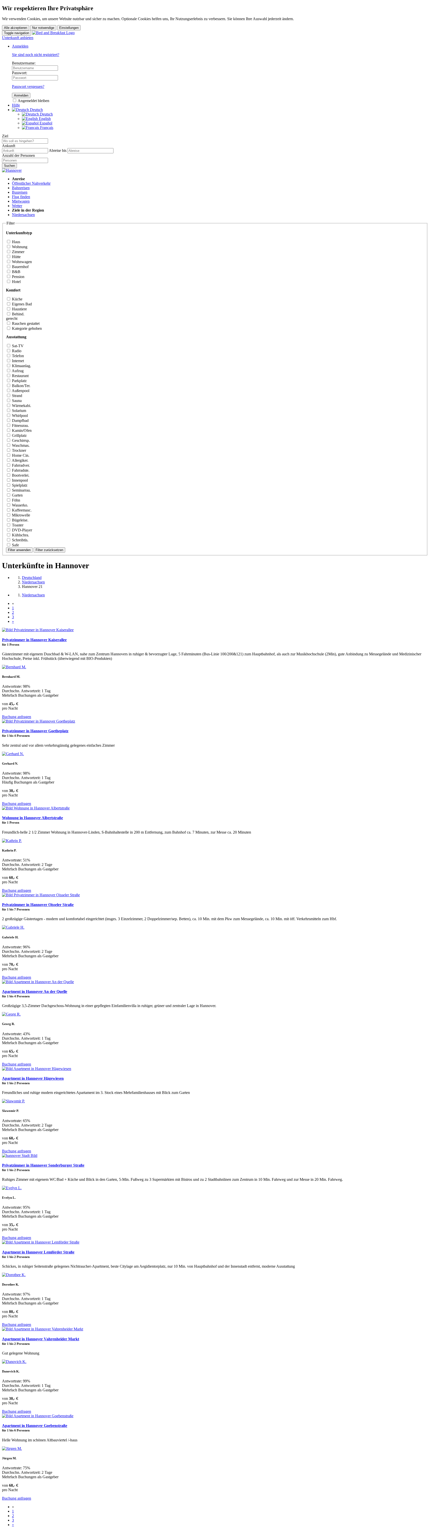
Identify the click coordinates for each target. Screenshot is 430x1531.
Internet (17, 361)
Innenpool (19, 480)
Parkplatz (19, 381)
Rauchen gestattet (25, 323)
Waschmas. (20, 445)
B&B (15, 272)
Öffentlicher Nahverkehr (31, 183)
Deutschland (32, 577)
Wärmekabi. (21, 405)
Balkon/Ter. (20, 386)
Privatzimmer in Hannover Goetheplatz (35, 731)
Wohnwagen (21, 262)
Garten (17, 495)
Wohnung (19, 247)
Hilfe (16, 105)
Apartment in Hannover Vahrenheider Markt (40, 1339)
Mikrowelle (20, 515)
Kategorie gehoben (26, 328)
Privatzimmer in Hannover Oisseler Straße (38, 905)
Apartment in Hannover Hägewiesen (33, 1078)
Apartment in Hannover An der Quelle (34, 991)
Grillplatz (19, 435)
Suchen (9, 166)
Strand (16, 396)
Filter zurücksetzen (49, 550)
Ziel (5, 136)
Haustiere (19, 309)
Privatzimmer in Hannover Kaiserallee (34, 640)
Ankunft (8, 146)
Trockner (18, 450)
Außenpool (20, 391)
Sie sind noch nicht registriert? (35, 55)
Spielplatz (19, 485)
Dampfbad (20, 420)
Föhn (15, 500)
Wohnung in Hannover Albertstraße (32, 818)
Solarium (18, 410)
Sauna (16, 400)
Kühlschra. (20, 535)
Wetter (17, 206)
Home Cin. (20, 455)
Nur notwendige (43, 28)
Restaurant (20, 376)
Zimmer (17, 252)
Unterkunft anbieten (17, 38)
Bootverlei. (20, 475)
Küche (16, 299)
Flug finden (21, 197)
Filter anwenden (19, 550)
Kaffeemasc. (21, 510)
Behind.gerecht (15, 316)
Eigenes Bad (21, 304)
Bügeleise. (19, 520)
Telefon (17, 356)
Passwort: (19, 73)
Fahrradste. (20, 470)
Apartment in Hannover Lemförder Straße (38, 1252)
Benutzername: (24, 63)
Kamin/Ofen (21, 430)
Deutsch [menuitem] (46, 114)
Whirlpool (19, 415)
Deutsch (36, 110)
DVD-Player (21, 530)
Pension (17, 277)
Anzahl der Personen (18, 155)
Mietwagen (21, 201)
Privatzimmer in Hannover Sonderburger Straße (43, 1165)
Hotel (16, 282)
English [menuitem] (44, 118)
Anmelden (20, 46)
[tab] (215, 242)
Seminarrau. (21, 490)
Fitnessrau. (20, 425)
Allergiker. (19, 460)
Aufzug (17, 371)
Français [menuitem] (46, 127)
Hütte (16, 257)
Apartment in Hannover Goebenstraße (34, 1425)
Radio (16, 351)
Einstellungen (69, 28)
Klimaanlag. (21, 366)
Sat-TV (17, 346)
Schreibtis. (19, 540)
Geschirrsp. (20, 440)
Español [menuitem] (45, 123)
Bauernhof (20, 267)
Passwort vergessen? (28, 86)
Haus (15, 242)
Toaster (17, 525)
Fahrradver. (20, 465)
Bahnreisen (21, 188)
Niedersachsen (23, 215)
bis (64, 150)
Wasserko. (19, 505)
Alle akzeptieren (15, 28)
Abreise (55, 150)
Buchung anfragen (16, 717)
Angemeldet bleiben (33, 101)
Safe (15, 545)
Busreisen (19, 192)
